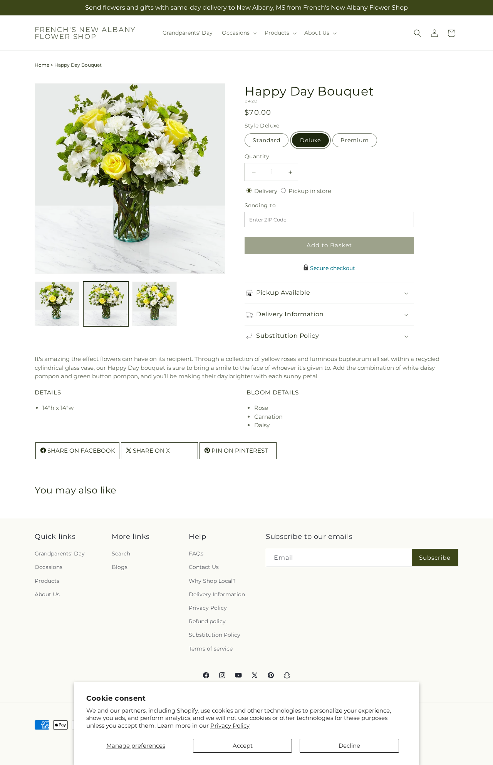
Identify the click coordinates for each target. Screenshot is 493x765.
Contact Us (204, 567)
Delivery (266, 191)
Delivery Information (217, 594)
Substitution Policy (214, 635)
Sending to (272, 205)
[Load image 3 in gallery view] (154, 304)
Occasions (48, 567)
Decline (349, 745)
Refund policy (207, 621)
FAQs (196, 553)
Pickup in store (309, 191)
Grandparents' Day (60, 553)
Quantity (257, 156)
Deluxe (310, 140)
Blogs (119, 567)
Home (42, 65)
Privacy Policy (230, 725)
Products (47, 580)
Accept (243, 745)
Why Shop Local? (212, 580)
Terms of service (211, 648)
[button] (238, 33)
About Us (47, 594)
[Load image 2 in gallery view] (105, 304)
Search (121, 553)
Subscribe (435, 557)
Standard (266, 140)
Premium (354, 140)
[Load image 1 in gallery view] (57, 304)
